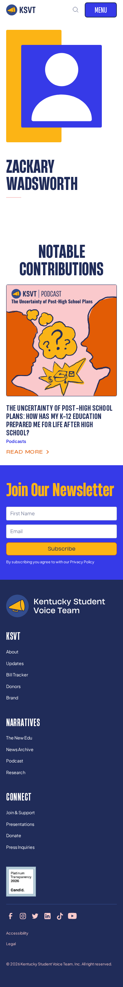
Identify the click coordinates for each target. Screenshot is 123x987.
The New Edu (19, 738)
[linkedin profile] (47, 916)
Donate (13, 835)
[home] (21, 10)
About (12, 651)
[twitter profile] (35, 916)
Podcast (14, 760)
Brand (12, 697)
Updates (15, 663)
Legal (11, 943)
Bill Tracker (17, 674)
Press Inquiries (20, 847)
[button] (76, 9)
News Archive (19, 749)
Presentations (20, 824)
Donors (13, 686)
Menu (101, 10)
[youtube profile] (72, 916)
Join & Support (20, 812)
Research (15, 772)
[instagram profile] (22, 916)
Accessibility (17, 933)
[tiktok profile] (60, 916)
